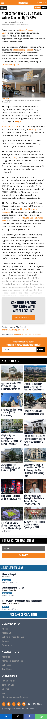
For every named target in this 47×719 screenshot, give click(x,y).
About (5, 629)
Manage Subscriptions (12, 661)
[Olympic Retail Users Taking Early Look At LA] (35, 405)
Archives (6, 657)
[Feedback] (24, 704)
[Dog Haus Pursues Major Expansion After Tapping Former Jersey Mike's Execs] (35, 432)
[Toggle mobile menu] (3, 2)
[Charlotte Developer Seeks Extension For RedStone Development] (35, 378)
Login (4, 693)
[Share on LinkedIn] (6, 716)
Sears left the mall (10, 126)
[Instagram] (19, 704)
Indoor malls (18, 334)
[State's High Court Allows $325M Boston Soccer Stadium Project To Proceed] (12, 520)
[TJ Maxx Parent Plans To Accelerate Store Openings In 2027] (35, 520)
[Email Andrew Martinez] (28, 24)
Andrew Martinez (16, 327)
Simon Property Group (32, 334)
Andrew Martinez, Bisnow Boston (14, 25)
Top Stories (7, 669)
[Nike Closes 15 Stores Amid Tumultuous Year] (12, 493)
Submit (40, 350)
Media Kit (6, 633)
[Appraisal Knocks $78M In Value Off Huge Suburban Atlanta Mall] (12, 378)
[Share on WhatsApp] (41, 716)
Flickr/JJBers (6, 98)
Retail (44, 7)
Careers (5, 641)
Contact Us (7, 645)
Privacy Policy (8, 681)
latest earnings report (23, 50)
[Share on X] (18, 716)
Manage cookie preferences (15, 697)
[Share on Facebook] (29, 716)
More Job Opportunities (23, 614)
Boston (37, 7)
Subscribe (41, 3)
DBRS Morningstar (10, 64)
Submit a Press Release (13, 637)
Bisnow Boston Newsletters (17, 540)
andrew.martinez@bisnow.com (15, 330)
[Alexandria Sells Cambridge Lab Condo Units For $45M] (12, 463)
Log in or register (23, 317)
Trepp (18, 121)
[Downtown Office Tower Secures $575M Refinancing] (12, 405)
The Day (32, 129)
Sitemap (5, 689)
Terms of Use (8, 685)
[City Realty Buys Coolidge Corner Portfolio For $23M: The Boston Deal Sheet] (12, 432)
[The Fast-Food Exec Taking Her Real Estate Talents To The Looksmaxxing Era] (35, 493)
